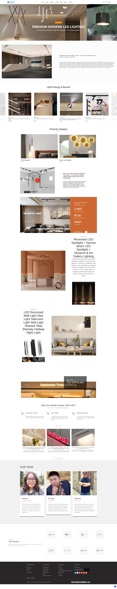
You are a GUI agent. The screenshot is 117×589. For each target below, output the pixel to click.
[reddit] (86, 573)
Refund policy (29, 567)
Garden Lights (60, 575)
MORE (34, 453)
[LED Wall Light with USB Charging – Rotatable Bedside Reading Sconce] (56, 121)
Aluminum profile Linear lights (47, 575)
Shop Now (58, 22)
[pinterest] (80, 573)
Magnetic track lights (46, 567)
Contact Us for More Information (78, 232)
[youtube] (82, 573)
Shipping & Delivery (30, 572)
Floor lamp (60, 567)
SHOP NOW (22, 161)
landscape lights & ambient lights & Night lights (65, 570)
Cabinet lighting (45, 570)
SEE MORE (58, 88)
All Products (61, 564)
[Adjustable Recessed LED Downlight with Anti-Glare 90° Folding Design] (108, 121)
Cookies (28, 570)
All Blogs (58, 458)
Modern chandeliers (61, 572)
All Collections (46, 564)
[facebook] (75, 573)
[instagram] (84, 573)
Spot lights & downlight (46, 572)
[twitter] (77, 573)
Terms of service (30, 564)
